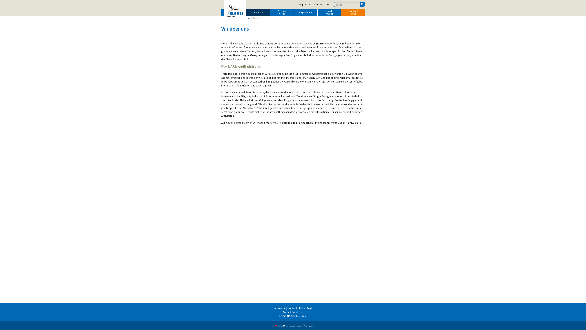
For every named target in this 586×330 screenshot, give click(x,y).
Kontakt (317, 4)
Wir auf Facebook (293, 312)
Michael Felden (295, 326)
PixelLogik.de (309, 326)
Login (310, 308)
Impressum (305, 4)
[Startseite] (249, 18)
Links (327, 4)
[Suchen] (362, 4)
